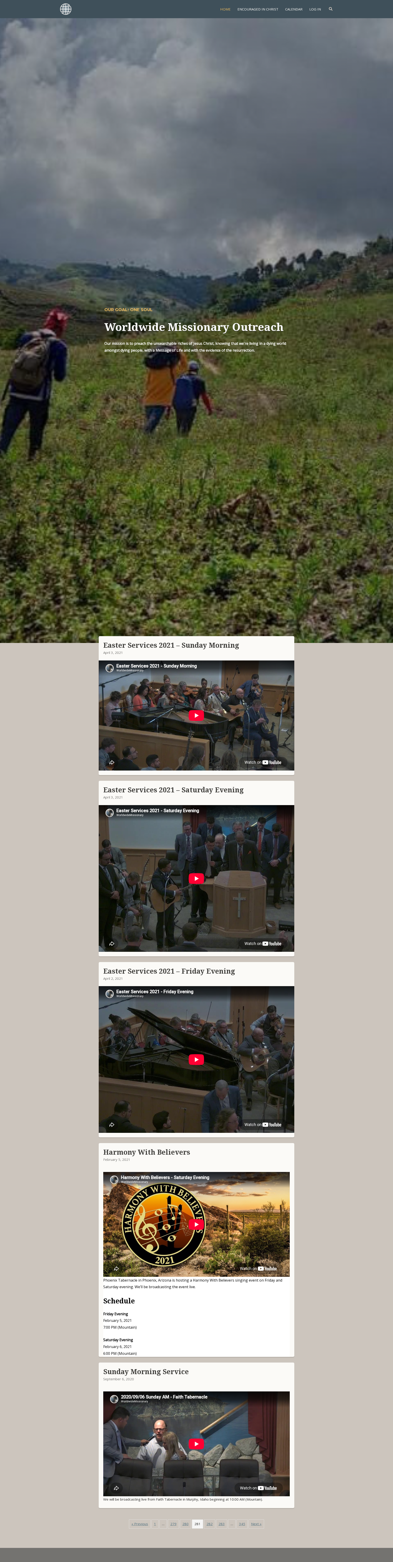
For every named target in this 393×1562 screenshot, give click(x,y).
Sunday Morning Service (146, 1371)
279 (173, 1524)
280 (185, 1524)
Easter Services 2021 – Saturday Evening (173, 789)
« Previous (139, 1524)
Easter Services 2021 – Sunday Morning (171, 645)
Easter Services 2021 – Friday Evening (169, 971)
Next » (256, 1524)
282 (210, 1524)
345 (242, 1524)
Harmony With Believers (146, 1152)
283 (222, 1524)
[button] (331, 9)
